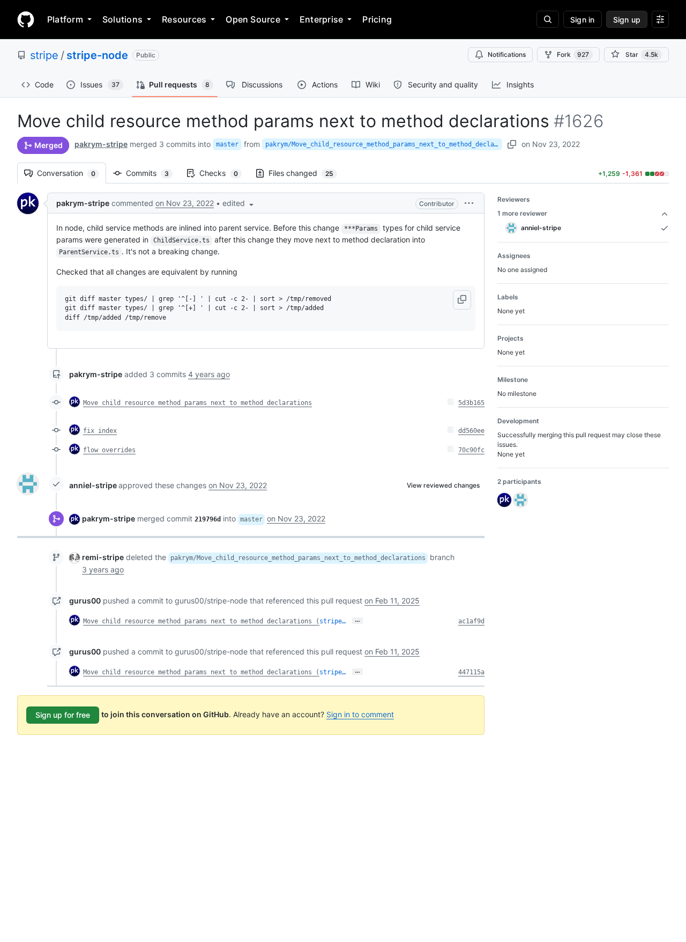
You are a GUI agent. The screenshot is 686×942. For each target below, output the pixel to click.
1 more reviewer (522, 213)
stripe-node (97, 55)
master (227, 144)
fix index (100, 431)
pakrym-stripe (101, 144)
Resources (184, 19)
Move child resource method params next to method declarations (197, 403)
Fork (573, 54)
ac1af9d (471, 621)
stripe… (332, 621)
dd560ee (471, 431)
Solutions (122, 19)
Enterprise (321, 19)
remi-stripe (103, 557)
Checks (224, 173)
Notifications (507, 54)
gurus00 (85, 600)
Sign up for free (62, 714)
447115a (471, 672)
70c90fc (471, 450)
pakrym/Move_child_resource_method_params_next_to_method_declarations (383, 144)
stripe (44, 55)
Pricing (377, 19)
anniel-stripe (93, 485)
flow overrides (109, 450)
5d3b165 (471, 403)
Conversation (71, 173)
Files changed (306, 173)
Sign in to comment (360, 714)
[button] (239, 203)
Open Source (253, 19)
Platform (65, 19)
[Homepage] (25, 19)
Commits (153, 173)
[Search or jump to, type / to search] (547, 19)
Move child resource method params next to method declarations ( (201, 621)
